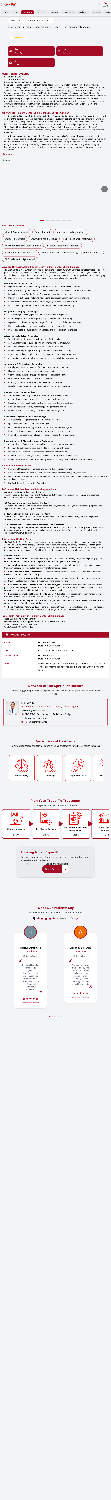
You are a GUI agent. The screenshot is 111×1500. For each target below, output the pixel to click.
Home (5, 12)
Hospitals (27, 12)
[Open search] (99, 4)
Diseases (54, 12)
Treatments (68, 12)
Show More (7, 154)
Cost (16, 12)
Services (96, 12)
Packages (83, 12)
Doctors (41, 12)
